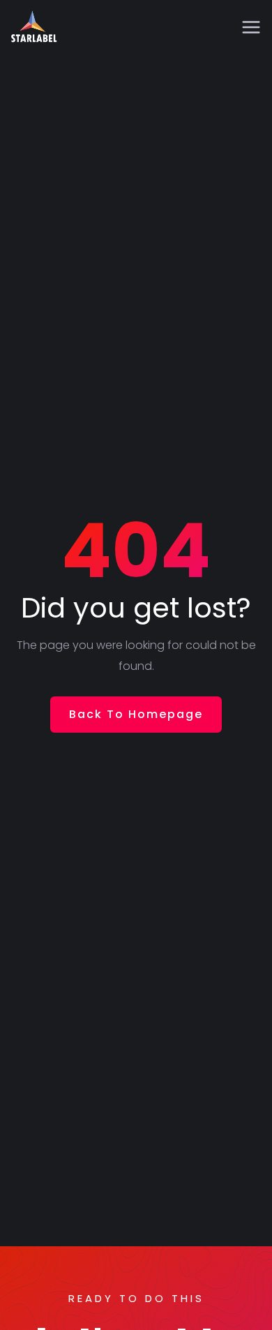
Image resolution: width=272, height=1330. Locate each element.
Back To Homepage (136, 714)
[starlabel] (33, 27)
